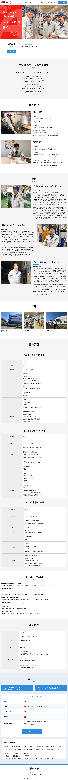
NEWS (26, 2)
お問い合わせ (62, 2)
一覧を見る (11, 51)
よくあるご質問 (49, 2)
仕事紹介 (31, 2)
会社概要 (55, 2)
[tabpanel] (34, 22)
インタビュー (36, 2)
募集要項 (42, 2)
